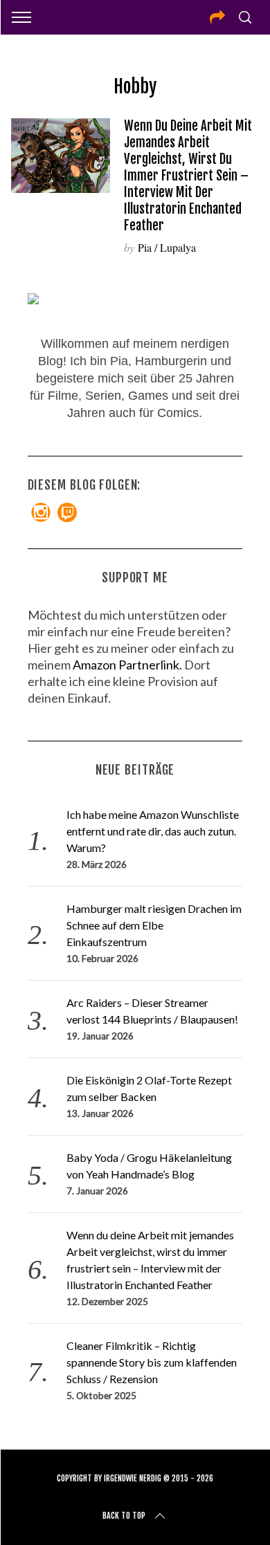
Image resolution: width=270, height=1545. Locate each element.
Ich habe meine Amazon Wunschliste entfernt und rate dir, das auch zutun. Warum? (152, 831)
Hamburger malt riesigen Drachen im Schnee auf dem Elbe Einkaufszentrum (154, 925)
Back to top (123, 1515)
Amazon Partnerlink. (127, 664)
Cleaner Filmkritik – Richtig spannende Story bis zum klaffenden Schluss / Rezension (151, 1362)
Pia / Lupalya (167, 247)
